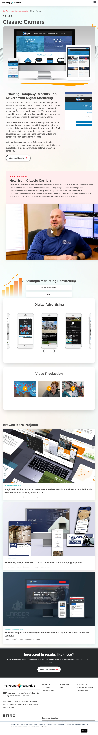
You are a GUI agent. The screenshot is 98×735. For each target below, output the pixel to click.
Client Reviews (48, 690)
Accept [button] (84, 730)
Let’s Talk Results (47, 669)
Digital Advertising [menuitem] (49, 287)
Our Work (6, 11)
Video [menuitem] (49, 294)
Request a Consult (85, 687)
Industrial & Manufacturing (20, 11)
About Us (46, 685)
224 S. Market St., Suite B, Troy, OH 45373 (20, 705)
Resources (64, 685)
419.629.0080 (8, 707)
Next (53, 351)
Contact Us (82, 685)
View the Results (16, 158)
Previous (45, 351)
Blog (61, 687)
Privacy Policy (42, 726)
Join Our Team (83, 690)
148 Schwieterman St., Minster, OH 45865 (20, 702)
